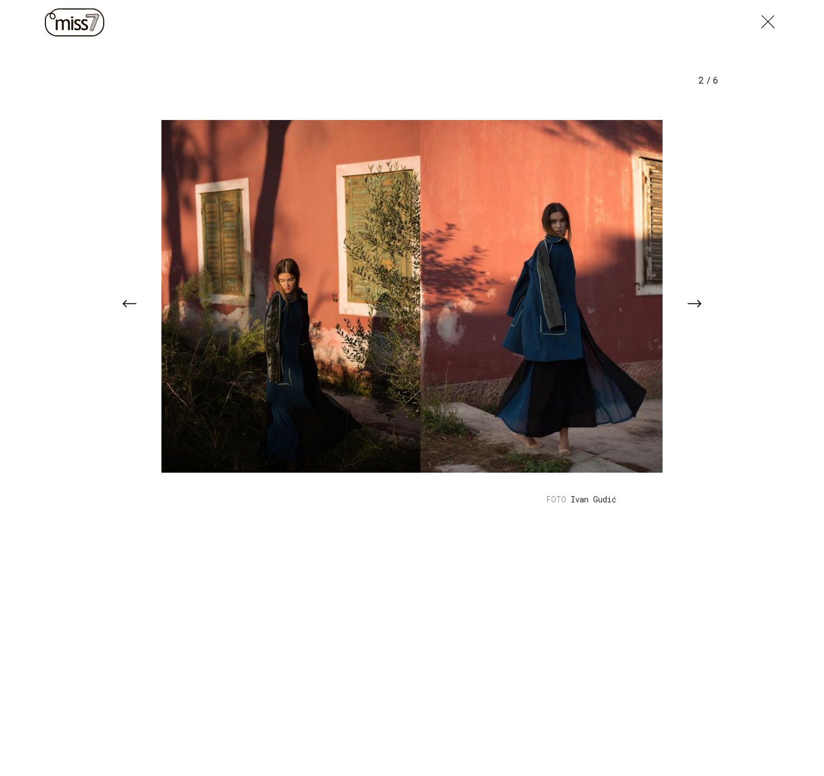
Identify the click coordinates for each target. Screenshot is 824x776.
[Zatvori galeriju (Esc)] (768, 19)
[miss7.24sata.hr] (77, 22)
